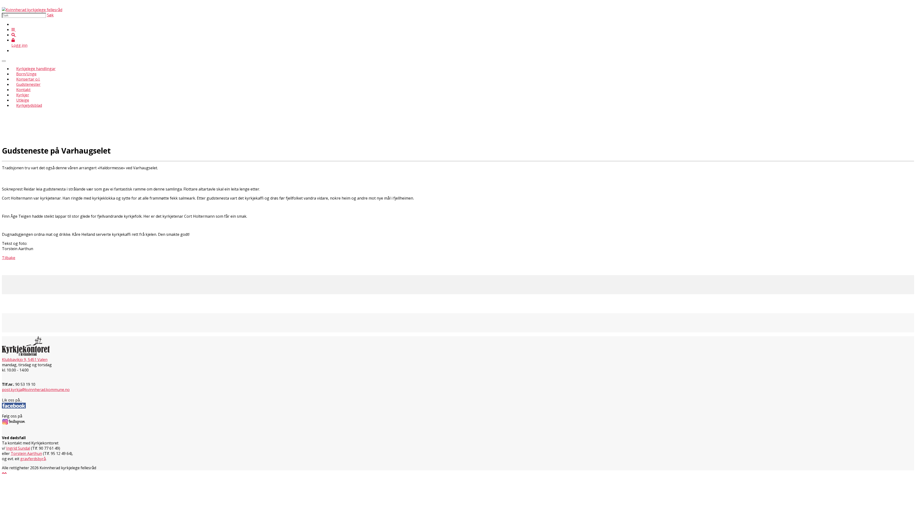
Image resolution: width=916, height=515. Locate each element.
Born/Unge (26, 74)
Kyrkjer (22, 95)
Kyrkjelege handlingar (36, 68)
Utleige (22, 100)
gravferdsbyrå (33, 458)
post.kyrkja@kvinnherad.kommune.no (36, 389)
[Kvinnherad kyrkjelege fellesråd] (32, 9)
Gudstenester (28, 84)
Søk (50, 15)
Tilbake (8, 257)
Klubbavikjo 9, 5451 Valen (24, 359)
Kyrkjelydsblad (29, 105)
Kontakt (23, 89)
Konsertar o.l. (28, 79)
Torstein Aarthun (26, 453)
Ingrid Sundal (18, 448)
